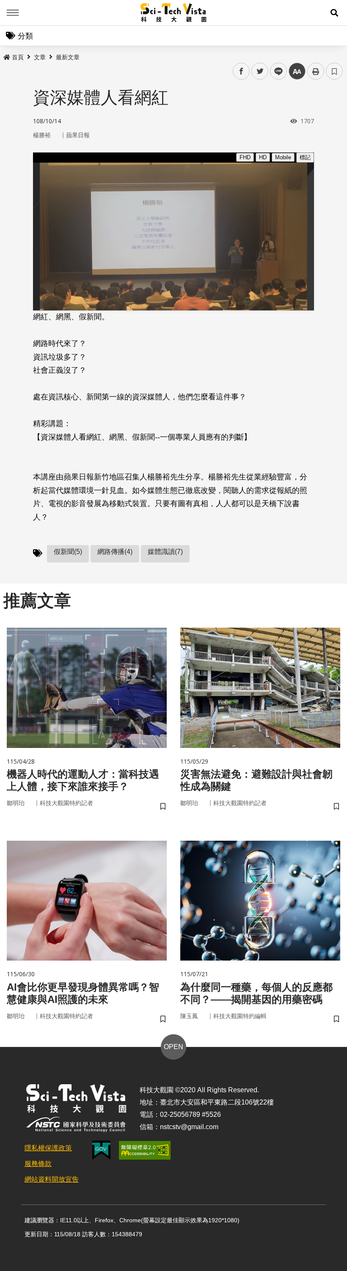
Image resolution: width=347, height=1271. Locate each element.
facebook (241, 71)
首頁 (18, 57)
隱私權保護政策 (48, 1148)
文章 (40, 57)
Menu (12, 12)
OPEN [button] (173, 1046)
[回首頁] (173, 12)
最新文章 (68, 57)
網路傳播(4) (114, 551)
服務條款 (38, 1163)
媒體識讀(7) (165, 551)
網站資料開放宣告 (52, 1179)
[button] (334, 12)
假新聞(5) (68, 551)
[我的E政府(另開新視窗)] (101, 1150)
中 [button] (297, 71)
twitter (260, 71)
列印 (315, 71)
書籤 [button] (334, 71)
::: (5, 55)
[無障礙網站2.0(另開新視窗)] (145, 1150)
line (275, 71)
